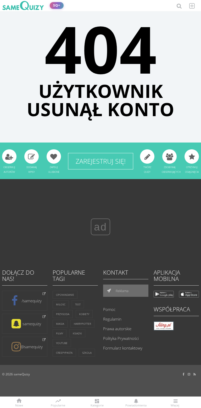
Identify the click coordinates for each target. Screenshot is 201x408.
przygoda (62, 314)
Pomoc (109, 309)
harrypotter (82, 324)
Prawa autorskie (117, 328)
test (78, 304)
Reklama (122, 290)
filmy (59, 333)
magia (60, 324)
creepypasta (64, 352)
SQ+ (56, 5)
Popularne (58, 404)
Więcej (175, 405)
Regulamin (112, 319)
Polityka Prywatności (121, 338)
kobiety (84, 314)
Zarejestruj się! (101, 161)
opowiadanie (65, 295)
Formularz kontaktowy (122, 348)
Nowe (19, 405)
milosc (60, 304)
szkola (87, 352)
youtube (62, 343)
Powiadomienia (136, 405)
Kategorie (97, 405)
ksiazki (77, 333)
